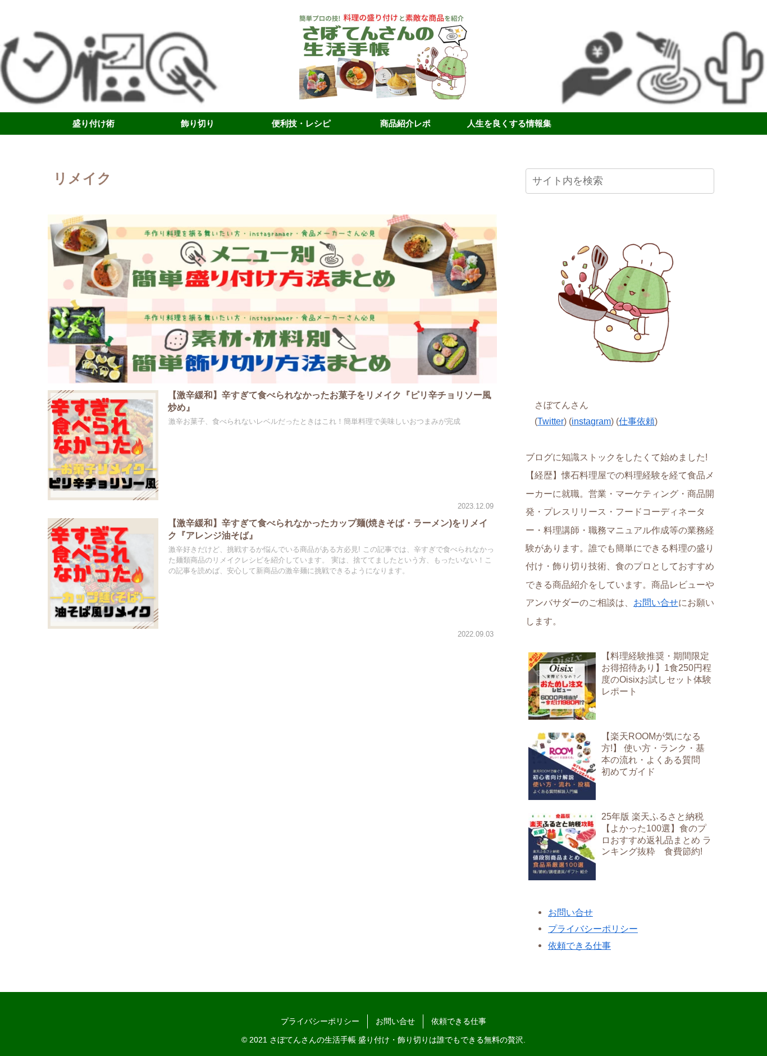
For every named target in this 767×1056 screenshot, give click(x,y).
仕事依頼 (637, 421)
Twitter (550, 421)
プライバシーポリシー (593, 929)
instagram (591, 421)
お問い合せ (655, 602)
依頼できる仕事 (579, 945)
